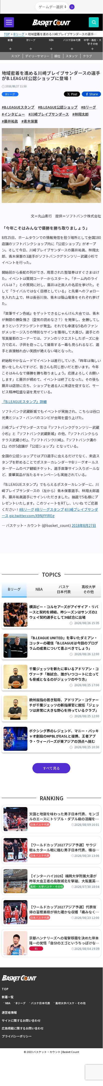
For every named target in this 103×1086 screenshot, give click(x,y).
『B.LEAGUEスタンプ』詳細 (24, 401)
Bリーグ (30, 40)
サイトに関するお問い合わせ (21, 1020)
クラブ (87, 56)
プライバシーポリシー (17, 1036)
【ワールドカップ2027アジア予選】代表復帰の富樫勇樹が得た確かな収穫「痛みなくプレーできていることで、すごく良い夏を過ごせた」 (64, 909)
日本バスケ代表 (39, 824)
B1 (36, 948)
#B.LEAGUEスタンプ (18, 107)
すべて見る (51, 768)
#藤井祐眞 (10, 121)
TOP (5, 989)
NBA (51, 40)
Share (93, 94)
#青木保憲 (29, 121)
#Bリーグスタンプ (49, 509)
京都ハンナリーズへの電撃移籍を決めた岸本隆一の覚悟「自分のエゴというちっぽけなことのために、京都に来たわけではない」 (64, 940)
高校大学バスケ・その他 (70, 1003)
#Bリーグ (88, 107)
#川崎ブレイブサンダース (48, 114)
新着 (10, 40)
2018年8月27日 (84, 525)
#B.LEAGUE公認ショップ (58, 107)
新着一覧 (8, 997)
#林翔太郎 (80, 114)
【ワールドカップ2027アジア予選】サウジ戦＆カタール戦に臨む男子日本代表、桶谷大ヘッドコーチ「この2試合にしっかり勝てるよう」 (64, 847)
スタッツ (72, 56)
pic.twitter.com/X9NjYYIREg (32, 515)
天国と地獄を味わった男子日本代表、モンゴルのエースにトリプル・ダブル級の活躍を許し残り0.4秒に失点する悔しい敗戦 (64, 816)
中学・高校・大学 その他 (92, 41)
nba (39, 589)
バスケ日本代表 (72, 40)
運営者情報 (9, 1012)
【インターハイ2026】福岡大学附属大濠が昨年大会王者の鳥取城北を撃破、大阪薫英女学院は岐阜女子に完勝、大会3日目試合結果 (64, 878)
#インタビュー (13, 114)
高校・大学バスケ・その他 (46, 886)
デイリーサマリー (37, 56)
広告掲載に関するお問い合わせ (23, 1028)
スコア (15, 56)
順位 (57, 56)
